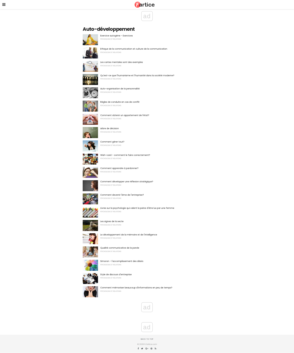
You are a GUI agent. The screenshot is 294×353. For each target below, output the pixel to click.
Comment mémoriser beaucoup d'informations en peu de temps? (136, 287)
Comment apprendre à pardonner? (119, 168)
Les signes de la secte (112, 221)
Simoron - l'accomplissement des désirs (121, 261)
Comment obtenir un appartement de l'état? (124, 115)
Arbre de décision (109, 128)
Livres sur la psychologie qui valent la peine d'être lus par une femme (137, 208)
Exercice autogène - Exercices (116, 35)
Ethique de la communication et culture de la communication (133, 48)
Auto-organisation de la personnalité (120, 88)
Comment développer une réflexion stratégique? (126, 181)
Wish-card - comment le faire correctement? (125, 155)
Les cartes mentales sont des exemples (121, 62)
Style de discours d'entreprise (116, 274)
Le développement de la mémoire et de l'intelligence (128, 234)
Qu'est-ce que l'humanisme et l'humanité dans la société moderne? (137, 75)
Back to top (147, 339)
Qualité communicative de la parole (119, 247)
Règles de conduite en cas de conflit (119, 101)
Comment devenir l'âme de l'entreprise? (122, 194)
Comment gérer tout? (112, 141)
